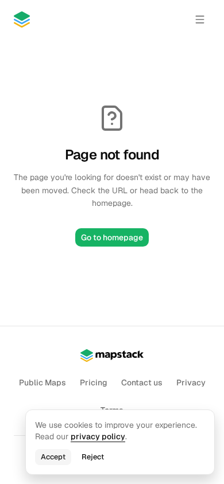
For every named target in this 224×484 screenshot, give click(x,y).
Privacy (191, 382)
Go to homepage (112, 237)
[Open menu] (200, 19)
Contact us (142, 382)
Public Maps (42, 382)
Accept (53, 457)
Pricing (93, 382)
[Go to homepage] (22, 19)
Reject (93, 457)
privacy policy (98, 436)
